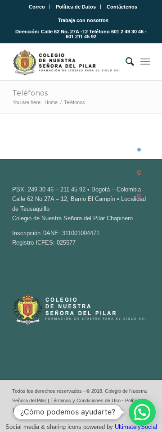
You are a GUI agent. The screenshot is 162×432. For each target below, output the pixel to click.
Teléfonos (30, 93)
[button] (142, 412)
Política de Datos (76, 6)
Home (51, 102)
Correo (37, 6)
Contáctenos (122, 6)
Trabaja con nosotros (83, 20)
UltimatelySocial (136, 426)
